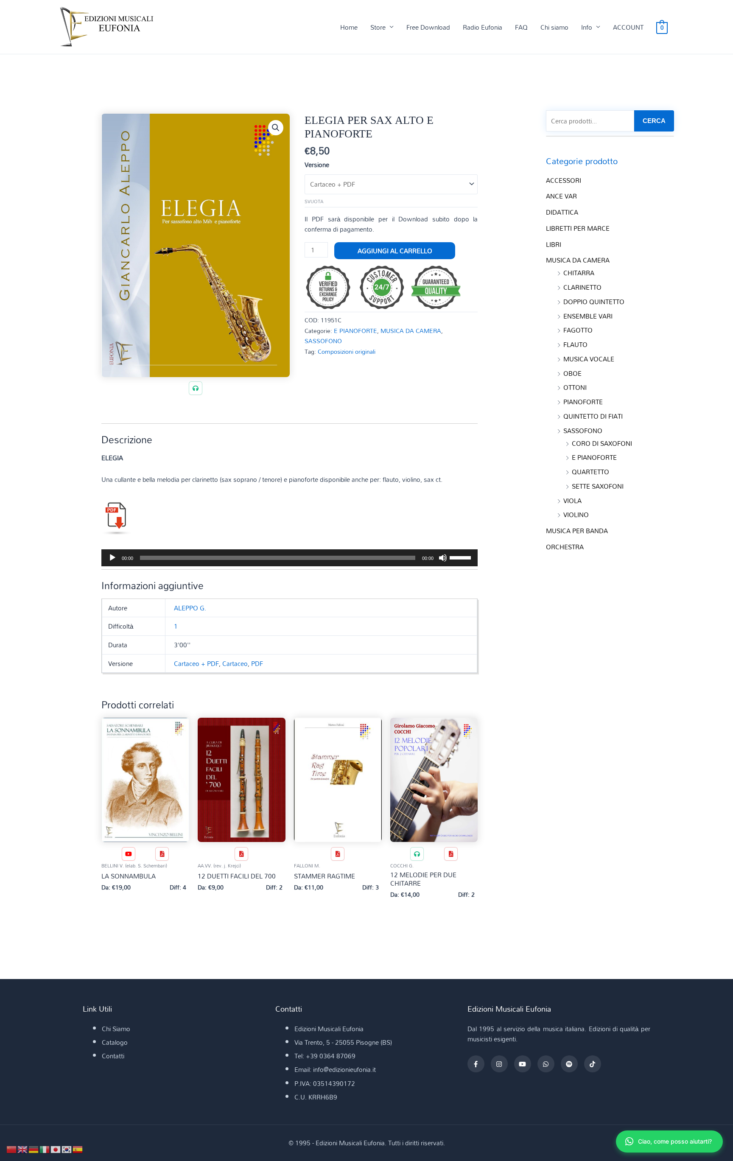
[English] (22, 1148)
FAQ (521, 27)
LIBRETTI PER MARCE (578, 228)
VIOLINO (576, 514)
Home (349, 27)
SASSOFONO (323, 341)
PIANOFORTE (583, 401)
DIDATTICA (562, 212)
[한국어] (67, 1148)
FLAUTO (575, 344)
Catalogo (115, 1042)
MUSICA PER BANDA (577, 530)
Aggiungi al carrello (395, 250)
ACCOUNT (628, 27)
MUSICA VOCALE (588, 358)
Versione (317, 164)
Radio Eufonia (482, 27)
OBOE (572, 373)
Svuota (314, 201)
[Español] (78, 1148)
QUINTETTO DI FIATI (593, 416)
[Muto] (443, 558)
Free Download (428, 27)
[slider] (461, 557)
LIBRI (553, 244)
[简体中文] (11, 1148)
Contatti (113, 1055)
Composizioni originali (346, 351)
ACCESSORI (563, 180)
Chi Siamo (116, 1028)
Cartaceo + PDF (196, 663)
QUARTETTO (590, 471)
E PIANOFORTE (355, 330)
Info (586, 27)
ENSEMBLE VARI (588, 316)
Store (378, 27)
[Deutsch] (33, 1148)
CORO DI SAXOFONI (602, 443)
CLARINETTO (582, 287)
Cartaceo (235, 663)
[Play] (112, 558)
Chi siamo (554, 27)
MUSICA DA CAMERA (410, 330)
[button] (275, 127)
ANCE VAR (561, 196)
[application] (289, 557)
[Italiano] (44, 1148)
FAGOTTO (578, 330)
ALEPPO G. (190, 607)
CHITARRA (578, 272)
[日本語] (56, 1148)
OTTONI (575, 387)
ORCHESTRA (565, 546)
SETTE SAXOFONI (598, 486)
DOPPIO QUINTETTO (593, 301)
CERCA (654, 120)
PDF (257, 663)
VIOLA (572, 500)
